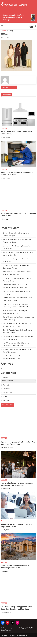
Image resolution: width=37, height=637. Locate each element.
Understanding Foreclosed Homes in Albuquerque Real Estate (15, 567)
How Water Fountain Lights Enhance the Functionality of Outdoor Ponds (16, 344)
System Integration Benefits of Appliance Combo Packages (16, 133)
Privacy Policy (7, 392)
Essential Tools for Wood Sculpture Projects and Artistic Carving (17, 331)
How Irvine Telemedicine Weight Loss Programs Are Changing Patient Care (18, 357)
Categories (4, 377)
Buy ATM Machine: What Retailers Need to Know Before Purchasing (18, 318)
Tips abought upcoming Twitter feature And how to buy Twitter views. (18, 443)
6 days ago (6, 20)
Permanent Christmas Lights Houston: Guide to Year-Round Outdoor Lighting (18, 325)
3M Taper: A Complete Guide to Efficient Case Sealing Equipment (17, 292)
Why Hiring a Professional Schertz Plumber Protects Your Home (17, 174)
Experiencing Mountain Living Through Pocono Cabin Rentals (18, 215)
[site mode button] (31, 27)
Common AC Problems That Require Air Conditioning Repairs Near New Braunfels (16, 305)
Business (4, 128)
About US (6, 385)
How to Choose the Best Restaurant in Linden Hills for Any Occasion (17, 299)
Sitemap (5, 396)
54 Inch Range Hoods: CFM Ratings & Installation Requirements (15, 312)
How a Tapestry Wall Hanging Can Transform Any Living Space (17, 279)
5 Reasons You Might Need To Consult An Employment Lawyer (17, 525)
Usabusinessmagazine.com (10, 628)
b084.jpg (6, 87)
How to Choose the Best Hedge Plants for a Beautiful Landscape (17, 351)
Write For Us (7, 400)
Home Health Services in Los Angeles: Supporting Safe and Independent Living (15, 286)
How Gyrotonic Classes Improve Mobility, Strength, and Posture (16, 267)
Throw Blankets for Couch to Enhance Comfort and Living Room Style (18, 254)
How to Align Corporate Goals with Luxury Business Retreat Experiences (17, 484)
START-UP (4, 438)
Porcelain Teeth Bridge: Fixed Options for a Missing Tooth (16, 260)
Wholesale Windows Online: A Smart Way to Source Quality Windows (17, 273)
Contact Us (6, 389)
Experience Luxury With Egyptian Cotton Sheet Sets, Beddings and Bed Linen (16, 608)
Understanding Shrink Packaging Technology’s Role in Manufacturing (18, 338)
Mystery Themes (22, 635)
